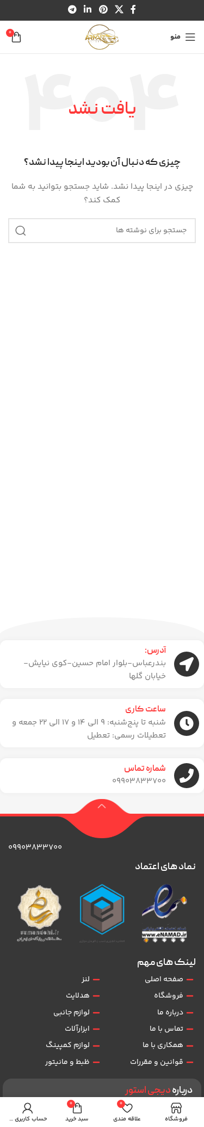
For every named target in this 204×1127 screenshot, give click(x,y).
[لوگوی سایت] (101, 37)
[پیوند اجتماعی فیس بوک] (133, 10)
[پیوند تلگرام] (72, 10)
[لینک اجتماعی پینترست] (103, 10)
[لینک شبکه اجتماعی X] (119, 10)
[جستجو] (20, 230)
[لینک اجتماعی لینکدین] (88, 10)
